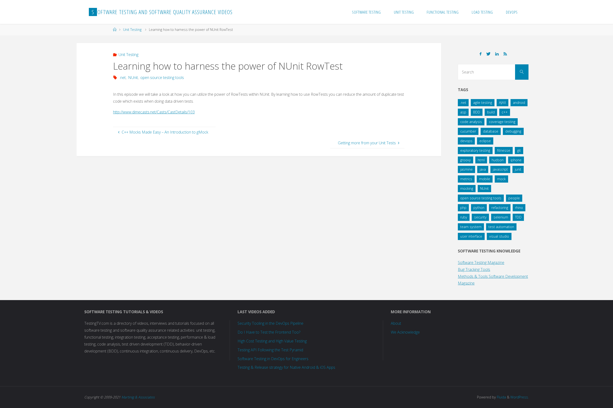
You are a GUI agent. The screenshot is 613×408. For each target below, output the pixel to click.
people (514, 198)
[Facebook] (480, 54)
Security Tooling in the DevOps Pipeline (270, 323)
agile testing (482, 102)
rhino (519, 207)
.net (122, 77)
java (483, 169)
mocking (466, 188)
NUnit (133, 77)
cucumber (468, 131)
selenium (501, 217)
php (463, 207)
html (481, 160)
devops (466, 141)
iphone (516, 160)
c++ (505, 112)
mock (501, 179)
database (490, 131)
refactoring (499, 207)
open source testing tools (162, 77)
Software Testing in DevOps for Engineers (273, 358)
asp (463, 112)
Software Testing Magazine (481, 262)
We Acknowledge (405, 332)
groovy (465, 160)
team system (471, 226)
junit (518, 169)
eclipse (485, 141)
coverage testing (502, 121)
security (480, 217)
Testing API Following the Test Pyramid (270, 349)
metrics (466, 179)
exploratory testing (475, 150)
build (491, 112)
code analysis (471, 121)
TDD (518, 217)
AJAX (502, 102)
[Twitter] (488, 54)
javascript (500, 169)
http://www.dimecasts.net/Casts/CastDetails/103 (154, 112)
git (519, 150)
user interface (471, 236)
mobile (484, 179)
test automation (501, 226)
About (396, 323)
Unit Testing (132, 29)
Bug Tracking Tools (474, 269)
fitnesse (503, 150)
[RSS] (505, 54)
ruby (463, 217)
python (478, 207)
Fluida (501, 397)
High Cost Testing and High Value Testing (272, 341)
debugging (513, 131)
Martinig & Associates (138, 397)
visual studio (499, 236)
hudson (498, 160)
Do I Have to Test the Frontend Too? (269, 332)
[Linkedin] (497, 54)
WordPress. (519, 397)
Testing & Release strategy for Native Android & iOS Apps (286, 367)
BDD (476, 112)
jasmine (466, 169)
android (519, 102)
